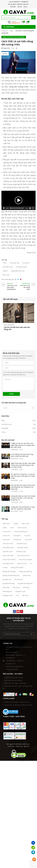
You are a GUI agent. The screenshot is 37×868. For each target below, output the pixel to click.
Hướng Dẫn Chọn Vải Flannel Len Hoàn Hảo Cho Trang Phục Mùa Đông (23, 508)
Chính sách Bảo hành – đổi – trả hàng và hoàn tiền (18, 687)
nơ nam (5, 567)
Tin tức (3, 432)
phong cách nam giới (9, 571)
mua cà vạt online (8, 555)
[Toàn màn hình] (33, 208)
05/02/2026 (14, 480)
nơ (31, 563)
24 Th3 (5, 54)
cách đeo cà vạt (21, 551)
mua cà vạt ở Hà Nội (9, 559)
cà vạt (24, 140)
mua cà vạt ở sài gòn (25, 559)
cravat (5, 527)
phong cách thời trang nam (11, 575)
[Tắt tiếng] (30, 208)
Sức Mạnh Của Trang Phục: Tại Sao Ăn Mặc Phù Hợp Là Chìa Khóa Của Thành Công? (23, 476)
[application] (18, 200)
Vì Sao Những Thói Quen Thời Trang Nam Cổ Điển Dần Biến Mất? (22, 455)
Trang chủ (4, 31)
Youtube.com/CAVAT (12, 669)
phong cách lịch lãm (17, 567)
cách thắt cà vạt (8, 267)
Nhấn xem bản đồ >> (12, 652)
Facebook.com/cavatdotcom (14, 666)
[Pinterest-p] (21, 611)
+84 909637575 (10, 658)
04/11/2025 (14, 511)
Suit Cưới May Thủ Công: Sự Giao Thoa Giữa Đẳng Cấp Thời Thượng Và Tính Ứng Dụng (23, 487)
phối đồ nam (27, 575)
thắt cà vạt (6, 275)
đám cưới (25, 595)
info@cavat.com (11, 664)
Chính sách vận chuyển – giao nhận (15, 683)
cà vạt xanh (28, 539)
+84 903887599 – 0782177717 (15, 661)
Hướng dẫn (20, 37)
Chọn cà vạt (25, 523)
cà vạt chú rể (7, 531)
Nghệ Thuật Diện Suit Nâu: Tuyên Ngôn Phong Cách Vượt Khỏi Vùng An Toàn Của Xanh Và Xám (23, 465)
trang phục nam (8, 595)
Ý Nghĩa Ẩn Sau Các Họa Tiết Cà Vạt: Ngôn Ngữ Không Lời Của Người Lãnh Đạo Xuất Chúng (22, 445)
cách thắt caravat (21, 267)
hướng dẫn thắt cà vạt (17, 271)
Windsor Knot (17, 223)
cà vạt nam (26, 263)
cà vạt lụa (27, 535)
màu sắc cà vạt (22, 563)
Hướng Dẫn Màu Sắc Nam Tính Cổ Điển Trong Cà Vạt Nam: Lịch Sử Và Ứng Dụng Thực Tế (23, 498)
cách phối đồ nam (8, 547)
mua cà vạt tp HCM (23, 555)
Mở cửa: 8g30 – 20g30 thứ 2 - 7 (15, 655)
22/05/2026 (14, 458)
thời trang (26, 587)
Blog (11, 31)
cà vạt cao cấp (14, 263)
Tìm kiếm (33, 17)
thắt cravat (6, 587)
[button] (18, 200)
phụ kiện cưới (7, 579)
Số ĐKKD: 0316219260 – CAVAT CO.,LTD (16, 702)
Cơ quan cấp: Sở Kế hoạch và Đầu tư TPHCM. (18, 705)
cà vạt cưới (6, 535)
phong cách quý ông (25, 571)
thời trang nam (7, 591)
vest (17, 595)
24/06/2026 (14, 449)
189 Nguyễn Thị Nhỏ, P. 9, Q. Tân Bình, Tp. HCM (19, 648)
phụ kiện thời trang (8, 583)
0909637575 (15, 23)
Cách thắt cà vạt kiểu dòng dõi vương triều (17, 43)
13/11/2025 (14, 502)
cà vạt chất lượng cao (21, 531)
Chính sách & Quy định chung (13, 677)
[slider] (17, 208)
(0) (14, 48)
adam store (6, 523)
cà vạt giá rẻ (17, 535)
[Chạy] (4, 208)
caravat (5, 271)
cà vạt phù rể (17, 539)
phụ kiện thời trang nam (25, 583)
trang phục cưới (20, 591)
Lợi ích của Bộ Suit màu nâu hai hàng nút (17, 328)
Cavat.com (6, 48)
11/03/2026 (14, 469)
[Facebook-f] (14, 611)
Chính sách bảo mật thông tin (13, 680)
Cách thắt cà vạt (12, 37)
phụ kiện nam (19, 579)
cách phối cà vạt (21, 543)
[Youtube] (18, 611)
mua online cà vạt (8, 563)
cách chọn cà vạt (8, 543)
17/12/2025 (14, 491)
